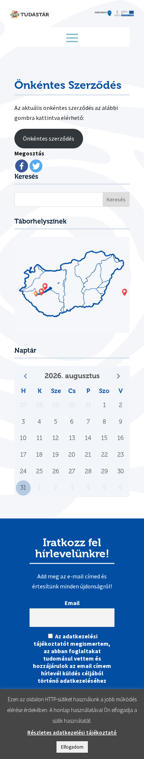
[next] (118, 376)
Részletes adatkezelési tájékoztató (72, 732)
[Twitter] (36, 165)
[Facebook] (21, 165)
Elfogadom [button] (72, 747)
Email (72, 603)
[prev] (25, 376)
